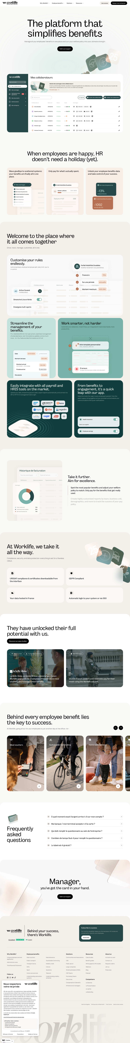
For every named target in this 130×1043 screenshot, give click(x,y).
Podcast (88, 973)
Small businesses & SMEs (73, 970)
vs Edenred (89, 982)
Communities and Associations (74, 957)
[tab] (95, 490)
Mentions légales (85, 1004)
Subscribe (86, 937)
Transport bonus (31, 963)
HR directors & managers (73, 985)
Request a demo (110, 963)
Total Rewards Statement (14, 965)
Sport (28, 970)
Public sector (69, 963)
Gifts (28, 967)
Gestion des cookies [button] (118, 1004)
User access (104, 3)
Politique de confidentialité (97, 1004)
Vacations (49, 970)
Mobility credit (50, 963)
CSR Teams (69, 973)
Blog (87, 970)
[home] (10, 3)
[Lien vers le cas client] (35, 668)
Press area (108, 970)
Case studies (89, 957)
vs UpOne (88, 989)
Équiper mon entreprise (119, 3)
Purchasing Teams (71, 976)
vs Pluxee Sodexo (91, 986)
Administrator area (12, 962)
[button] (45, 3)
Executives (69, 979)
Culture (48, 967)
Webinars (88, 967)
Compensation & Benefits (73, 982)
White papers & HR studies (93, 963)
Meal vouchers (31, 957)
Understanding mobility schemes (52, 977)
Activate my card (110, 957)
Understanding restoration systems (34, 977)
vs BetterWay (89, 992)
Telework (48, 973)
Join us (107, 967)
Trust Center (109, 1004)
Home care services (32, 973)
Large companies (71, 967)
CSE (67, 960)
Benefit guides (90, 960)
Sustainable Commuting (53, 960)
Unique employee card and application (14, 958)
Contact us (108, 960)
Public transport (31, 960)
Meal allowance (50, 957)
